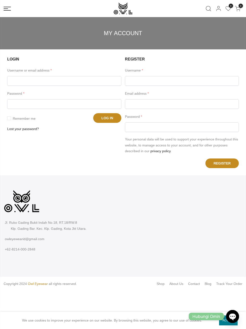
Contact (194, 284)
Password (15, 93)
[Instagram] (10, 260)
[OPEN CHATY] (232, 316)
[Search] (208, 9)
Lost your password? (23, 129)
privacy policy (160, 151)
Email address (137, 93)
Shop (161, 284)
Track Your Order (229, 284)
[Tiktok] (15, 260)
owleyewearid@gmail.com (24, 239)
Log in (107, 118)
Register (222, 163)
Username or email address (29, 70)
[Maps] (27, 260)
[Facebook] (4, 260)
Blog (208, 284)
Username (134, 70)
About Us (176, 284)
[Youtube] (21, 260)
